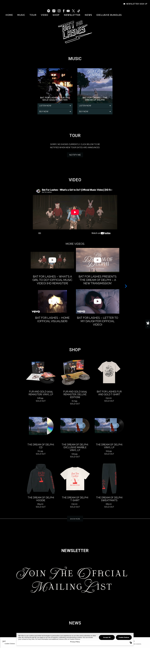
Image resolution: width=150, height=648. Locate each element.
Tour (33, 15)
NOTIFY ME (75, 155)
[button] (126, 285)
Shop (56, 15)
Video (44, 15)
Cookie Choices (135, 644)
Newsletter (72, 15)
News (88, 15)
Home (9, 15)
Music (21, 15)
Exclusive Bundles (109, 15)
